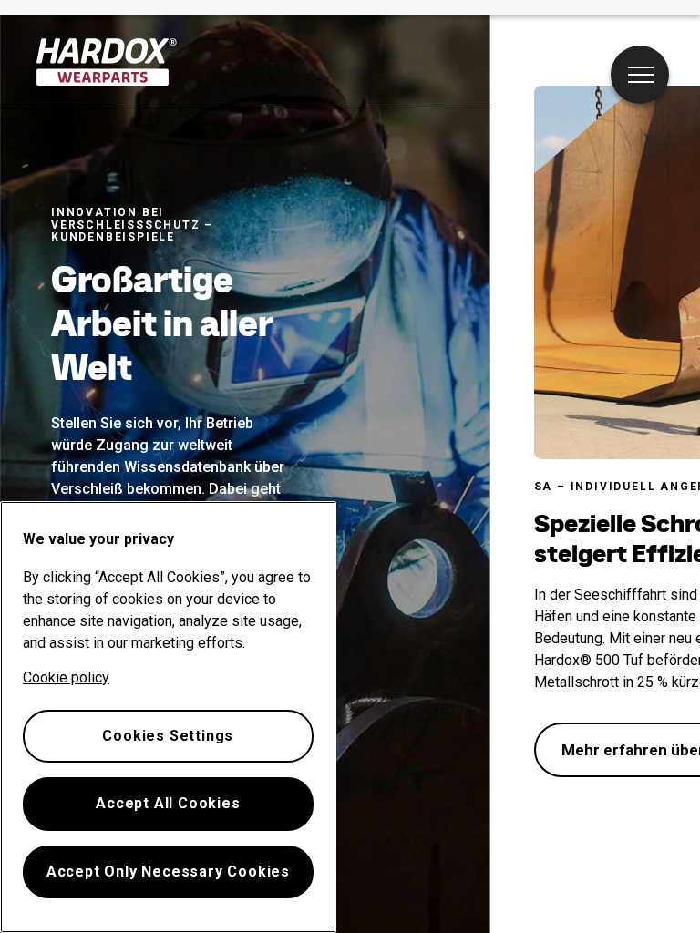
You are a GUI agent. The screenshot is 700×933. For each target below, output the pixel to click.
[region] (168, 717)
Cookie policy (66, 677)
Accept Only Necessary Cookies (168, 871)
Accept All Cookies (168, 803)
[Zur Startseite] (107, 62)
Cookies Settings (167, 735)
